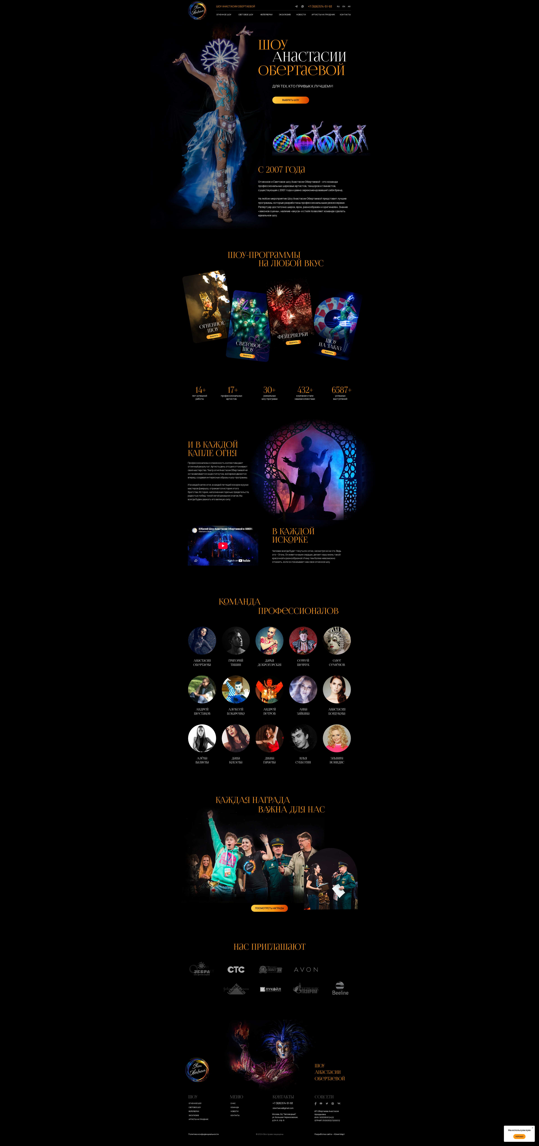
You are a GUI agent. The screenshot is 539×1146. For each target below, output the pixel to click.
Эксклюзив (285, 14)
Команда (235, 1107)
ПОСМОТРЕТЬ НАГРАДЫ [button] (269, 908)
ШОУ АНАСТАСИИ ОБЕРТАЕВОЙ (235, 6)
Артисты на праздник (323, 14)
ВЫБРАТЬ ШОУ (290, 100)
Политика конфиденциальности (203, 1134)
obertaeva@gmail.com (283, 1108)
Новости (301, 14)
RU (338, 6)
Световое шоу (245, 14)
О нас (233, 1103)
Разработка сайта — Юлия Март (330, 1134)
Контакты (345, 14)
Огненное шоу (223, 14)
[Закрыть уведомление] (532, 1127)
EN (343, 6)
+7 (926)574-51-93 (320, 6)
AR (349, 6)
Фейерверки (266, 14)
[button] (202, 647)
